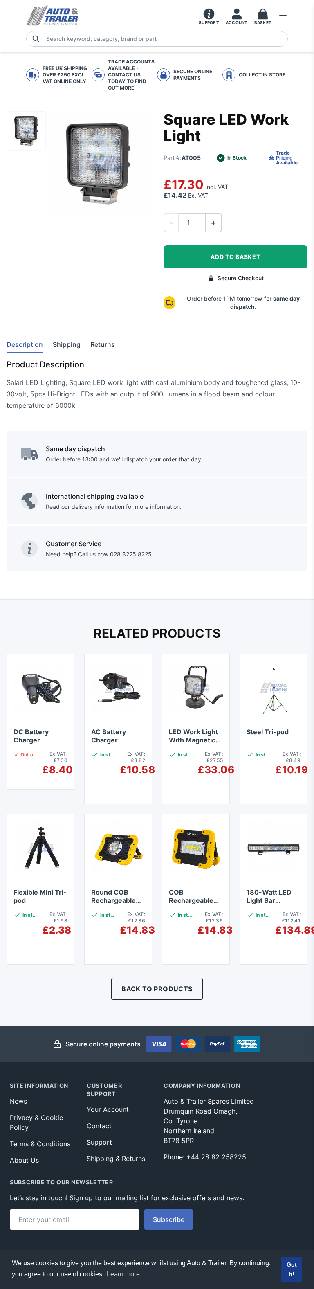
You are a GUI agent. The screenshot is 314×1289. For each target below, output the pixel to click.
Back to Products (156, 989)
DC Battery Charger (31, 736)
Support (99, 1142)
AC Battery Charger (108, 736)
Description (25, 344)
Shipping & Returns (116, 1158)
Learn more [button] (123, 1274)
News (18, 1101)
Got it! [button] (292, 1269)
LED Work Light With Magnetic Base (193, 740)
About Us (24, 1160)
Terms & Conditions (40, 1144)
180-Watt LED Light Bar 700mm (269, 900)
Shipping (67, 344)
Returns (102, 344)
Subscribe (168, 1219)
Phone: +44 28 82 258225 (205, 1157)
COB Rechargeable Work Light (191, 900)
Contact (99, 1126)
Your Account (108, 1109)
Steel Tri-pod (268, 732)
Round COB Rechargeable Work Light (113, 900)
